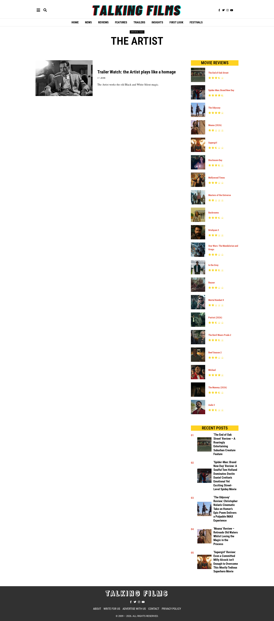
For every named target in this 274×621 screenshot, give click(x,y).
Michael (212, 370)
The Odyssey (214, 107)
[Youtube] (231, 10)
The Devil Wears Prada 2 (219, 335)
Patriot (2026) (215, 317)
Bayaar (211, 282)
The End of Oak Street (218, 72)
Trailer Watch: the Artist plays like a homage (136, 72)
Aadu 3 (211, 405)
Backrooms (213, 212)
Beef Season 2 (215, 352)
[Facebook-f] (219, 10)
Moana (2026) (215, 125)
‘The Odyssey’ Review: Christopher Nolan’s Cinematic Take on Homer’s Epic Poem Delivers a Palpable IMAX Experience (225, 509)
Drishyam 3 (213, 230)
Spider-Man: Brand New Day (221, 90)
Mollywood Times (216, 177)
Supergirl (212, 142)
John (102, 78)
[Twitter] (223, 10)
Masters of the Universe (219, 195)
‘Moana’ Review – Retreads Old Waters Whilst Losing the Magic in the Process (225, 536)
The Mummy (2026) (217, 387)
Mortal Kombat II (216, 300)
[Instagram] (227, 10)
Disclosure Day (215, 160)
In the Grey (213, 265)
